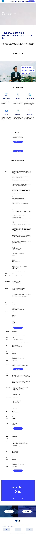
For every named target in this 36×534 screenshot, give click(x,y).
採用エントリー (27, 511)
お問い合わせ (9, 511)
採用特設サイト (18, 369)
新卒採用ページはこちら (18, 141)
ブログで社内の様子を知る (18, 151)
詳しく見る (26, 78)
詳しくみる (18, 497)
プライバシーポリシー (11, 526)
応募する (18, 327)
